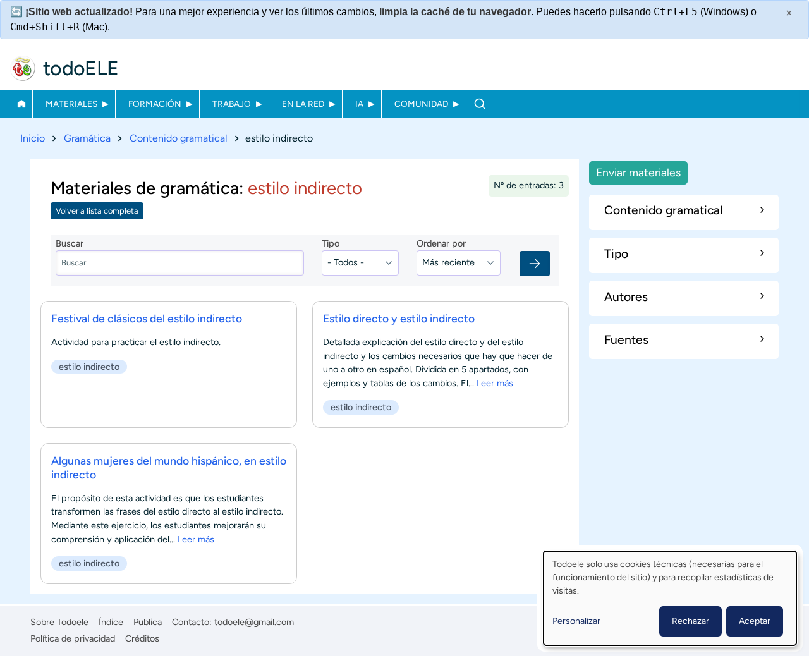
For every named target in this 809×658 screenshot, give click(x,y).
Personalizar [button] (576, 621)
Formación (154, 104)
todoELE (81, 68)
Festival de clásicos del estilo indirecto (146, 318)
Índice (111, 622)
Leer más (495, 383)
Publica (147, 622)
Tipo (330, 243)
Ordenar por (441, 243)
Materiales (71, 104)
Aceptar (754, 621)
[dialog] (670, 598)
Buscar (479, 103)
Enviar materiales (638, 172)
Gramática (87, 138)
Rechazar (690, 621)
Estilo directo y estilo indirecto (399, 318)
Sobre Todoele (59, 622)
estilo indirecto (89, 366)
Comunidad (421, 104)
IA (359, 104)
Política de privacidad (72, 638)
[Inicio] (22, 68)
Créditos (142, 638)
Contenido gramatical (179, 138)
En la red (303, 104)
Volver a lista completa (97, 211)
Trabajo (231, 104)
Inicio (21, 103)
